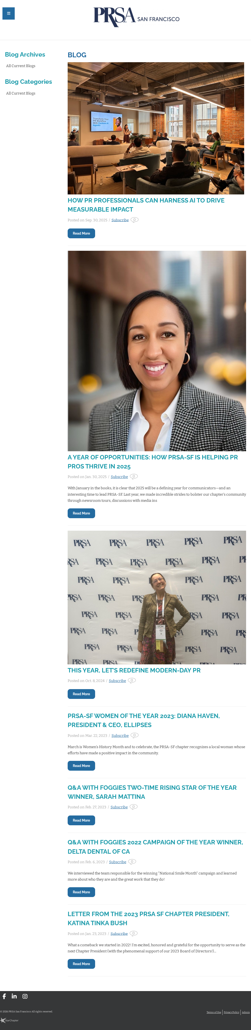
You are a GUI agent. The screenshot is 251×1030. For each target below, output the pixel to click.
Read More (81, 233)
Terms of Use (214, 1012)
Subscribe (120, 220)
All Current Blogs (20, 66)
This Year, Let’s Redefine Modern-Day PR (134, 670)
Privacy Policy (231, 1012)
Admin (246, 1012)
